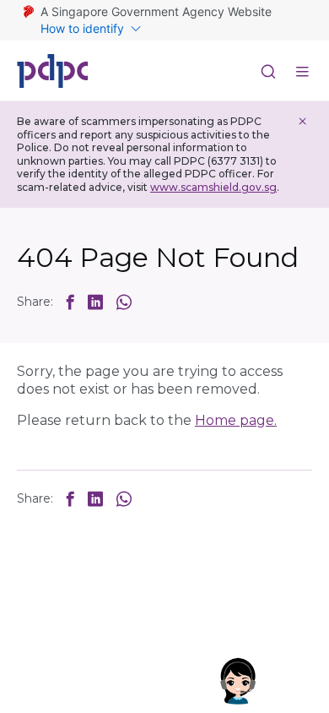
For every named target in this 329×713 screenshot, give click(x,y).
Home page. (236, 420)
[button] (70, 301)
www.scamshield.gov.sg (213, 187)
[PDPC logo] (53, 71)
